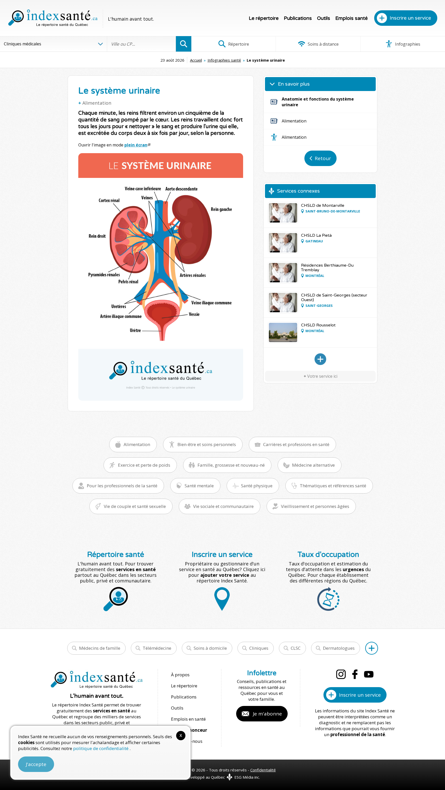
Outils (323, 18)
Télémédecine (157, 648)
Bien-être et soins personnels (206, 444)
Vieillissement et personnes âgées (315, 506)
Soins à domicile (210, 648)
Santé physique (256, 486)
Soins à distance (323, 44)
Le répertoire (264, 18)
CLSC (296, 648)
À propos (180, 675)
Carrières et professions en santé (296, 444)
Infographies (407, 44)
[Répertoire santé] (371, 648)
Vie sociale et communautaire (223, 506)
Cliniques (258, 648)
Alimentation (96, 103)
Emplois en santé (188, 719)
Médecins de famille (99, 648)
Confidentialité (263, 769)
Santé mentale (199, 486)
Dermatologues (339, 648)
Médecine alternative (313, 465)
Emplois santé (351, 18)
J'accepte (36, 764)
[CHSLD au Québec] (320, 359)
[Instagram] (341, 674)
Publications (298, 18)
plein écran (135, 145)
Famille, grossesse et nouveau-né (231, 465)
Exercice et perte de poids (144, 465)
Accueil (196, 60)
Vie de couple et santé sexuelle (135, 506)
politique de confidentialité (101, 748)
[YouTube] (369, 674)
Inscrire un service (410, 18)
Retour (323, 158)
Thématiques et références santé (333, 486)
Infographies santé (224, 60)
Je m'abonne (267, 713)
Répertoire (238, 44)
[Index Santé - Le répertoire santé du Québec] (53, 18)
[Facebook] (355, 674)
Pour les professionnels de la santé (122, 486)
